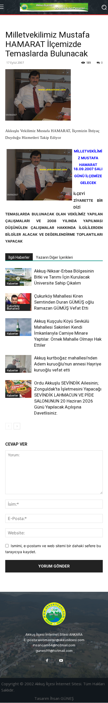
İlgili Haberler (19, 257)
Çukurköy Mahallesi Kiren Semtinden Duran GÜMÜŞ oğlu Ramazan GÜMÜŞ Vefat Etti (64, 302)
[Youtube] (61, 660)
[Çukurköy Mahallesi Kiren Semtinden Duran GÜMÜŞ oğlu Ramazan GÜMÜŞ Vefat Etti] (18, 302)
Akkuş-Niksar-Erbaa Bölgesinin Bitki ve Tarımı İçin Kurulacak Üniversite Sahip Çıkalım (64, 277)
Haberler (12, 283)
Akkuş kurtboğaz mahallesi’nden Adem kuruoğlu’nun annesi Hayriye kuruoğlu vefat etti (67, 364)
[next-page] (17, 426)
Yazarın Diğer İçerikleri (54, 257)
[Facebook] (47, 660)
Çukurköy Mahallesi (13, 307)
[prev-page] (8, 426)
